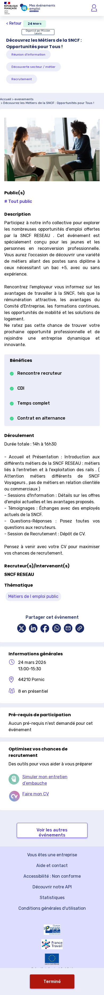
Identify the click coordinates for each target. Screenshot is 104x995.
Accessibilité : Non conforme (52, 876)
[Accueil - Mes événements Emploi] (37, 8)
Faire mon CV (35, 793)
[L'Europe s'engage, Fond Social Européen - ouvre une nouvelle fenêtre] (52, 929)
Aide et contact (52, 865)
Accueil (5, 99)
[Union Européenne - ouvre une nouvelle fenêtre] (52, 959)
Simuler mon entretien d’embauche (44, 780)
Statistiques (52, 897)
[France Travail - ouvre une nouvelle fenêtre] (52, 944)
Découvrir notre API (52, 886)
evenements (24, 99)
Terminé (52, 981)
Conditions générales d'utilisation (52, 908)
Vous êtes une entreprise (52, 854)
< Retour (13, 23)
